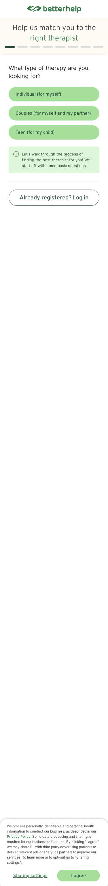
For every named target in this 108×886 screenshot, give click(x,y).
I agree (78, 876)
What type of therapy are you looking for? (48, 71)
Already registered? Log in (54, 198)
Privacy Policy (19, 836)
